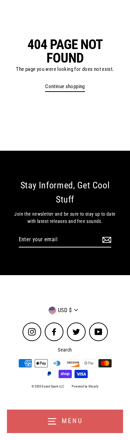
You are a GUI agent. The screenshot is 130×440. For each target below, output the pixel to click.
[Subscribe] (105, 239)
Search (65, 350)
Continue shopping (65, 86)
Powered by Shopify (85, 386)
